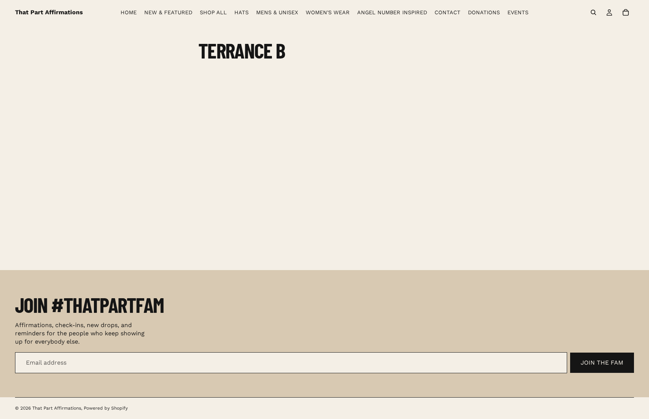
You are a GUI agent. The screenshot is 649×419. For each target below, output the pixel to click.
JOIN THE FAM (602, 362)
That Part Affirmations (56, 408)
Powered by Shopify (106, 408)
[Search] (593, 12)
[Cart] (625, 12)
